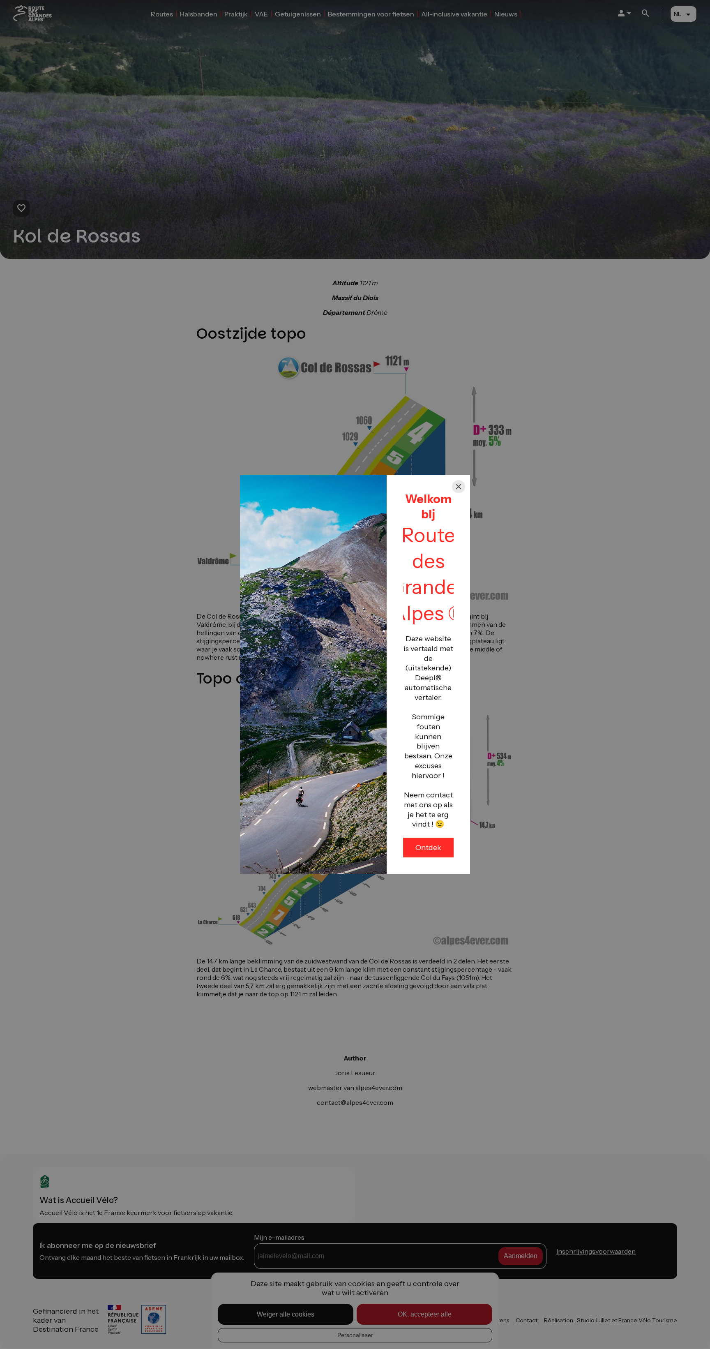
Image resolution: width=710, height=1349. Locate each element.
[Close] (458, 486)
